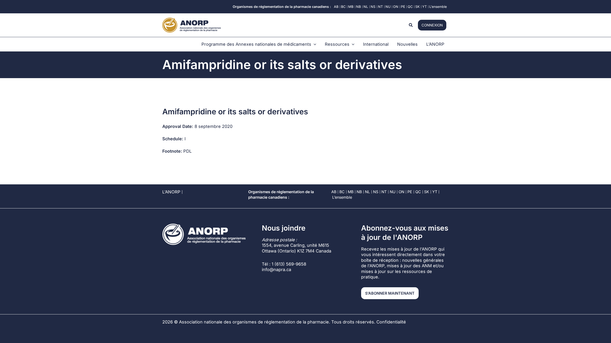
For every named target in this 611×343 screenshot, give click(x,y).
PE (409, 191)
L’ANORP (171, 191)
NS (375, 191)
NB (359, 191)
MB (350, 191)
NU (392, 191)
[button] (411, 25)
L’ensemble (342, 197)
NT (384, 191)
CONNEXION (432, 25)
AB (333, 191)
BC (342, 191)
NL (367, 191)
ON (401, 191)
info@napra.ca (276, 269)
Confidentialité (391, 321)
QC (418, 191)
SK (426, 191)
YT (434, 191)
